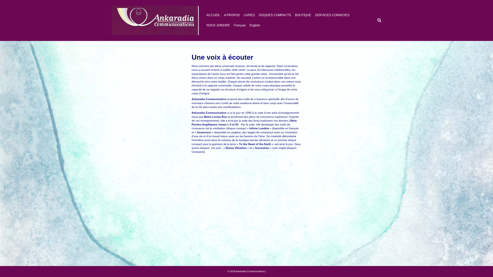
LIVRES (249, 15)
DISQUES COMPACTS (275, 15)
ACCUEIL (213, 15)
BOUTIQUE (303, 15)
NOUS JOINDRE (218, 25)
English (255, 25)
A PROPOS (232, 15)
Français (240, 25)
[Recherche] (378, 20)
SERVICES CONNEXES (332, 15)
